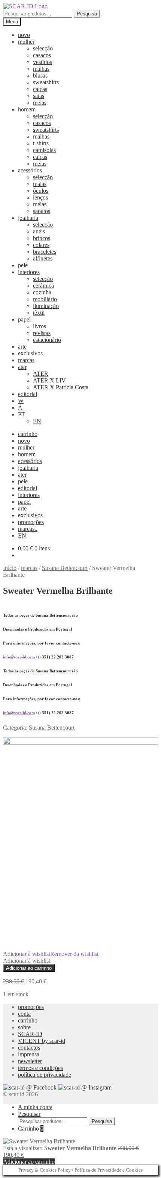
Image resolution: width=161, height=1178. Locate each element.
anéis (39, 231)
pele (23, 265)
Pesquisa (87, 14)
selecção (43, 48)
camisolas (44, 150)
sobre (24, 1027)
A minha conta (35, 1107)
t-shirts (41, 143)
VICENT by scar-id (41, 1041)
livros (39, 326)
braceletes (44, 251)
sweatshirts (46, 82)
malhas (41, 69)
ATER (40, 373)
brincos (41, 238)
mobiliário (45, 299)
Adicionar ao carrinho (29, 968)
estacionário (47, 340)
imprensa (28, 1054)
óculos (40, 190)
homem (27, 109)
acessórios (30, 170)
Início (9, 568)
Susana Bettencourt (65, 568)
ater (22, 367)
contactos (29, 1047)
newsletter (30, 1061)
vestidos (42, 62)
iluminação (46, 306)
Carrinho (30, 1128)
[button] (50, 954)
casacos (42, 55)
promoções (31, 522)
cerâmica (43, 285)
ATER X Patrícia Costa (60, 387)
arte (22, 346)
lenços (40, 197)
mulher (26, 41)
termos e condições (40, 1068)
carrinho (27, 434)
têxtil (39, 312)
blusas (40, 75)
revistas (42, 333)
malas (39, 184)
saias (38, 96)
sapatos (41, 211)
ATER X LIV (49, 380)
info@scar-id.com (19, 657)
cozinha (42, 292)
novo (24, 35)
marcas (26, 360)
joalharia (28, 218)
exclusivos (30, 353)
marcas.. (27, 529)
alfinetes (42, 258)
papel (24, 319)
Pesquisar (29, 1114)
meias (39, 102)
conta (24, 1013)
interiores (29, 272)
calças (40, 89)
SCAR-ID (30, 1034)
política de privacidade (44, 1074)
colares (41, 245)
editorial (27, 394)
